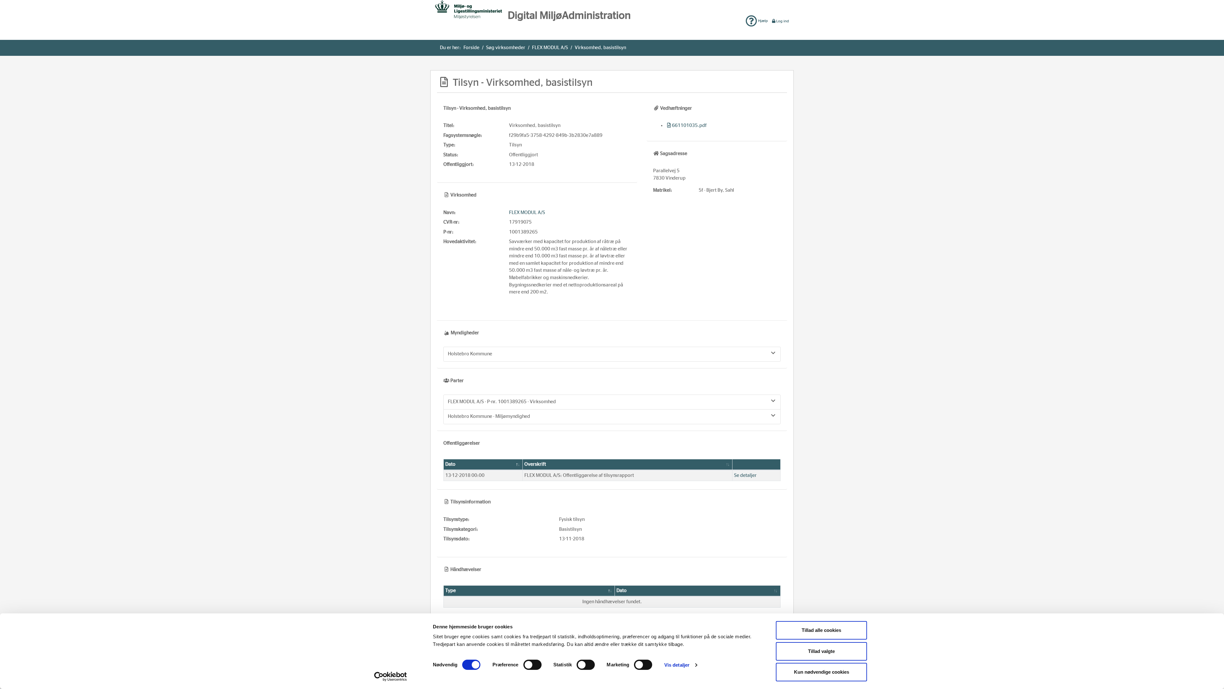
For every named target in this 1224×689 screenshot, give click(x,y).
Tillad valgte (821, 651)
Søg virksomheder (505, 47)
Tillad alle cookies (821, 630)
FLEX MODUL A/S (550, 47)
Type (450, 590)
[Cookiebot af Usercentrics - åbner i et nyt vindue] (391, 676)
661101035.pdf (689, 125)
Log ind (782, 21)
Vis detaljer (676, 665)
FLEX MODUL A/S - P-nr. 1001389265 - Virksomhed (502, 401)
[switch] (532, 665)
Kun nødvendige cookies (821, 672)
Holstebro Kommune (470, 354)
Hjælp (762, 21)
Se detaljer (745, 475)
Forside (471, 47)
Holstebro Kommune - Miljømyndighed (489, 416)
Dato (450, 464)
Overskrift (535, 464)
